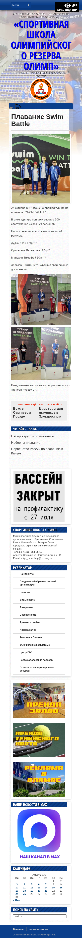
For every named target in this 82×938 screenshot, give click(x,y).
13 (39, 887)
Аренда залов (28, 630)
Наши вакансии (38, 929)
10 (17, 887)
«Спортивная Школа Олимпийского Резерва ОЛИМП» (41, 44)
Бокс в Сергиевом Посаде (22, 412)
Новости (25, 592)
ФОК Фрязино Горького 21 (35, 645)
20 (39, 890)
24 (17, 894)
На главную (27, 574)
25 (24, 894)
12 (31, 887)
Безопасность (28, 614)
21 (46, 890)
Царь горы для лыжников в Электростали (51, 412)
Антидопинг (27, 607)
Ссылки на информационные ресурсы (37, 669)
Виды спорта (27, 599)
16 (61, 887)
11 (24, 887)
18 (24, 890)
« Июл (16, 900)
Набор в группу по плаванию (32, 436)
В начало (18, 929)
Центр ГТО (26, 652)
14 (46, 887)
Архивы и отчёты (30, 622)
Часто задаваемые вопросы (36, 660)
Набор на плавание (25, 442)
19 (31, 890)
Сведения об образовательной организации (38, 583)
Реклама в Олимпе (31, 637)
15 (53, 887)
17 (17, 890)
